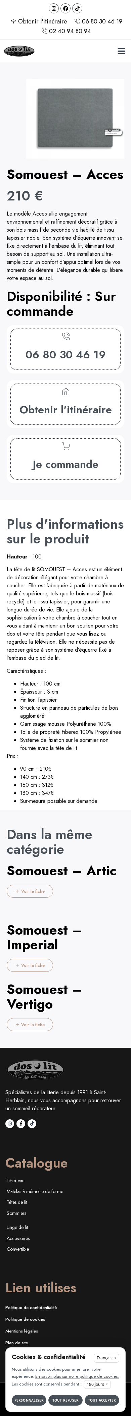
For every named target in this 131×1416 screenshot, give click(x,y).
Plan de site (16, 1343)
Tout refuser (65, 1400)
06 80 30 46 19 (66, 354)
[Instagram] (54, 8)
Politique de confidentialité (31, 1307)
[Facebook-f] (20, 1123)
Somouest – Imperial (44, 937)
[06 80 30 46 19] (65, 337)
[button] (121, 51)
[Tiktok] (77, 8)
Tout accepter (102, 1400)
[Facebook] (65, 8)
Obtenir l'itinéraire (65, 409)
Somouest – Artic (62, 870)
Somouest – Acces (65, 174)
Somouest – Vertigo (44, 997)
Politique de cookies (25, 1319)
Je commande (65, 464)
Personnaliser (29, 1400)
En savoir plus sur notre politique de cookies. (77, 1376)
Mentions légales (21, 1331)
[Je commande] (65, 446)
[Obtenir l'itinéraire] (65, 392)
